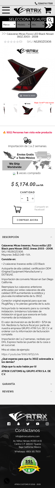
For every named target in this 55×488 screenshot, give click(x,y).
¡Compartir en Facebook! (38, 208)
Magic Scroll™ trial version (44, 103)
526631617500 (45, 3)
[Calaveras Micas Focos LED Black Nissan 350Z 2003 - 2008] (27, 109)
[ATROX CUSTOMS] (27, 9)
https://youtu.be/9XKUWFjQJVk (20, 354)
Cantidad (27, 192)
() (20, 41)
